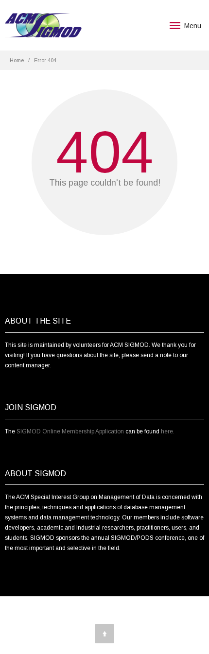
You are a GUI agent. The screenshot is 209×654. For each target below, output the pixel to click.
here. (167, 431)
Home (17, 60)
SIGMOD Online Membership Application (70, 431)
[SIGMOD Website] (43, 25)
